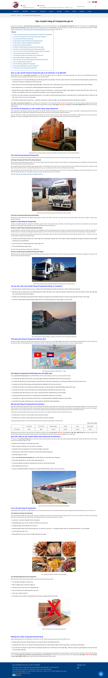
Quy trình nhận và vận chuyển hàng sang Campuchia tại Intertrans (31, 59)
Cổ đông (82, 11)
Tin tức (67, 11)
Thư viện (59, 11)
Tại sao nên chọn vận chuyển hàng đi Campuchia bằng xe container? (32, 51)
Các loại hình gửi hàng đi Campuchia (23, 38)
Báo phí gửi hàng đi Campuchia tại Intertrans (25, 57)
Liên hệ (74, 11)
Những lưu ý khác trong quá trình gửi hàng (25, 68)
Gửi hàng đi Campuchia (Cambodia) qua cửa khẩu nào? (28, 55)
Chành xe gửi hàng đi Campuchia (22, 45)
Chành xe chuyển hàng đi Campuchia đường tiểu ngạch (29, 47)
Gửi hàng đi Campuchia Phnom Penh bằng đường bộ (28, 40)
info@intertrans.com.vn (28, 7)
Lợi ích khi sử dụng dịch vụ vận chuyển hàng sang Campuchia (30, 36)
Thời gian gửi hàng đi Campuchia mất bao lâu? (26, 53)
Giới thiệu (25, 11)
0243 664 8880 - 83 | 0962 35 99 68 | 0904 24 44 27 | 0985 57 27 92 (55, 7)
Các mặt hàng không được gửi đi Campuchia (26, 65)
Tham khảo (43, 11)
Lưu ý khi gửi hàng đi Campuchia (23, 61)
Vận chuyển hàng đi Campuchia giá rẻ (31, 15)
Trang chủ (16, 11)
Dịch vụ (51, 11)
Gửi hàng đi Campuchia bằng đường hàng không (27, 43)
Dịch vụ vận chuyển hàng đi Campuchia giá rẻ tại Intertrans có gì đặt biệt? (33, 34)
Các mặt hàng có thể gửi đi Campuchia (25, 63)
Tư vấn (89, 11)
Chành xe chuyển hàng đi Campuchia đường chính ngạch (29, 49)
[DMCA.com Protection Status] (16, 675)
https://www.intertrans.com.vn (22, 673)
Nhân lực (33, 11)
